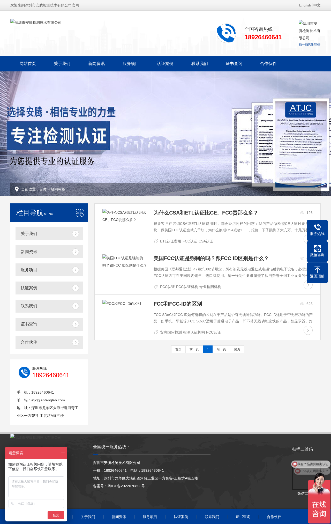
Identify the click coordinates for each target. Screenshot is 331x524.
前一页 (194, 349)
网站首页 (27, 63)
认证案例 (165, 63)
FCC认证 (190, 241)
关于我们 (62, 63)
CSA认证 (206, 241)
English (305, 5)
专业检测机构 (210, 287)
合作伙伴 (268, 63)
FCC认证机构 (187, 287)
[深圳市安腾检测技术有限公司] (36, 22)
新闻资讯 (96, 63)
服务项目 (131, 63)
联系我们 (199, 63)
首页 (43, 189)
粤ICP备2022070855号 (126, 486)
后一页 (221, 349)
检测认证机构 (194, 332)
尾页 (237, 349)
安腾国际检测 (171, 332)
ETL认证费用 (170, 241)
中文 (317, 5)
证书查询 (234, 63)
